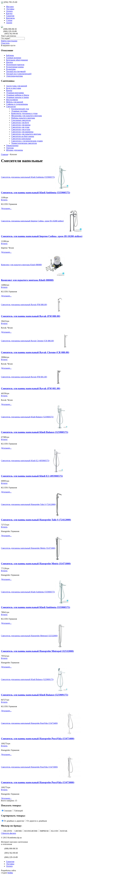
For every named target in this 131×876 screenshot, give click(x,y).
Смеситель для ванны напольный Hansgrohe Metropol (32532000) (29, 636)
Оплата (9, 11)
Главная (4, 154)
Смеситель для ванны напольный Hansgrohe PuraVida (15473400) (29, 723)
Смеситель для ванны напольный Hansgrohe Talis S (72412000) (28, 504)
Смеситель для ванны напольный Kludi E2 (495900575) (25, 460)
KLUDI (54, 831)
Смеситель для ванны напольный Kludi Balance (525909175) (27, 679)
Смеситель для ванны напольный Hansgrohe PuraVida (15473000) (29, 767)
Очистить (5, 43)
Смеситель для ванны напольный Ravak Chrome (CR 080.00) (27, 341)
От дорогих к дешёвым (37, 821)
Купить (4, 200)
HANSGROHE (30, 831)
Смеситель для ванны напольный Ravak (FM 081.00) (24, 377)
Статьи (9, 20)
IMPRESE (44, 831)
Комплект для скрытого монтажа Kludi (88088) (21, 265)
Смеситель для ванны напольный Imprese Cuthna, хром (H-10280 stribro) (32, 221)
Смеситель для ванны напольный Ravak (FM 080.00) (24, 304)
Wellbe (10, 873)
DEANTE (8, 831)
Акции (9, 23)
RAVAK (63, 831)
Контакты (10, 18)
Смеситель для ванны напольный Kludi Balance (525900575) (27, 417)
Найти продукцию (9, 41)
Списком (8, 811)
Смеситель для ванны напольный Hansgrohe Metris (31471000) (28, 548)
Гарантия (10, 16)
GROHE (18, 831)
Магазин (10, 6)
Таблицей (18, 811)
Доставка (10, 9)
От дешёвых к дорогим (14, 821)
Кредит (9, 13)
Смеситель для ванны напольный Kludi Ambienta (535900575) (28, 177)
